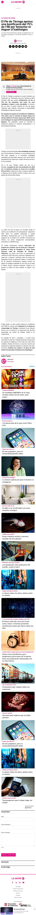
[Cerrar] (34, 909)
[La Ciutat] (18, 2)
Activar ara (10, 91)
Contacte (18, 895)
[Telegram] (22, 46)
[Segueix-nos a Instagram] (19, 882)
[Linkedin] (16, 46)
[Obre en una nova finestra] (11, 904)
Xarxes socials (18, 897)
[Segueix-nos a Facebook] (12, 882)
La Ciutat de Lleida (8, 18)
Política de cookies (18, 891)
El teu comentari (5, 832)
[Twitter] (13, 46)
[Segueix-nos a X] (16, 882)
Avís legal (18, 886)
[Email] (26, 46)
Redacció (19, 40)
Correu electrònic (5, 824)
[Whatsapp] (19, 46)
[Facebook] (10, 46)
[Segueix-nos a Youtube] (23, 882)
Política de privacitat (18, 888)
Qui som (18, 893)
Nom (2, 816)
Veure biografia (11, 361)
